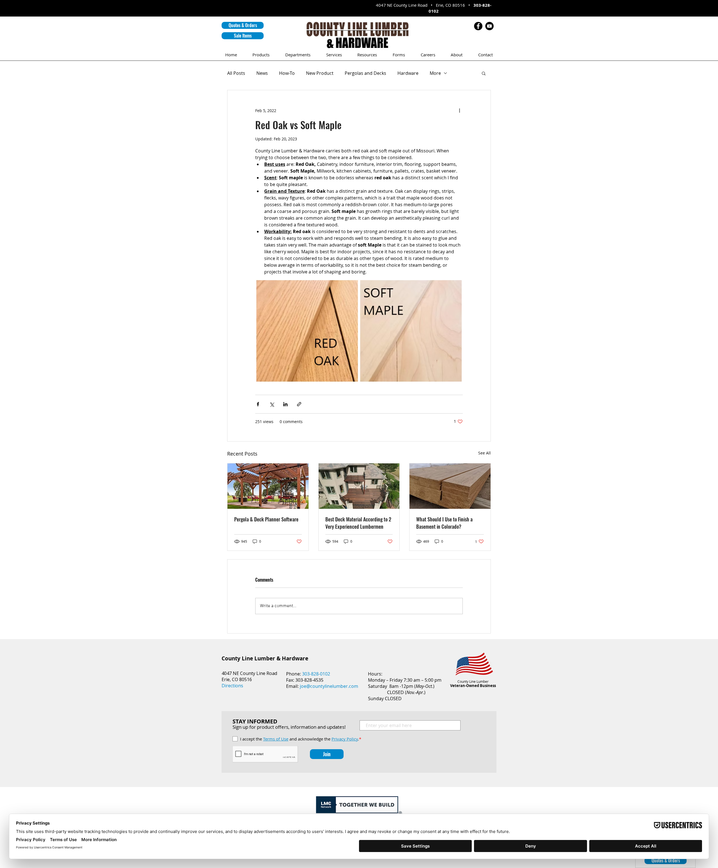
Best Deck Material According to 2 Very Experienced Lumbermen (358, 523)
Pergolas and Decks (365, 73)
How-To (287, 73)
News (262, 73)
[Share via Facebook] (258, 404)
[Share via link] (299, 404)
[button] (243, 25)
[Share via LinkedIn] (285, 404)
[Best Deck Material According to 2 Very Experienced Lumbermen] (359, 486)
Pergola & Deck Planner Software (266, 519)
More (435, 73)
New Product (319, 73)
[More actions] (459, 110)
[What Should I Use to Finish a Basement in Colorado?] (450, 486)
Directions (232, 686)
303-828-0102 (316, 674)
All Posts (236, 73)
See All (484, 453)
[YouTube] (489, 26)
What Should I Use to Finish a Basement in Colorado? (444, 523)
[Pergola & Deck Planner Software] (268, 486)
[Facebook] (478, 26)
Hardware (407, 73)
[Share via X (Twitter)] (271, 404)
